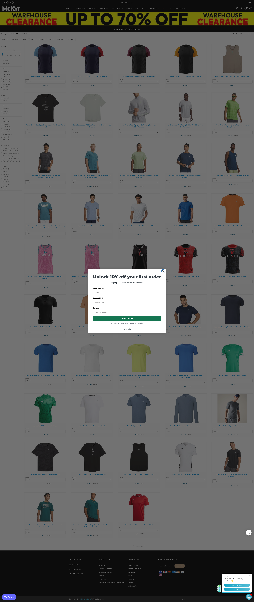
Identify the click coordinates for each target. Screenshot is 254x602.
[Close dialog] (163, 271)
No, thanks (127, 329)
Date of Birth (98, 298)
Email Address (98, 288)
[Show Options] (159, 312)
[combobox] (126, 312)
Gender (96, 308)
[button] (249, 532)
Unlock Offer (127, 318)
